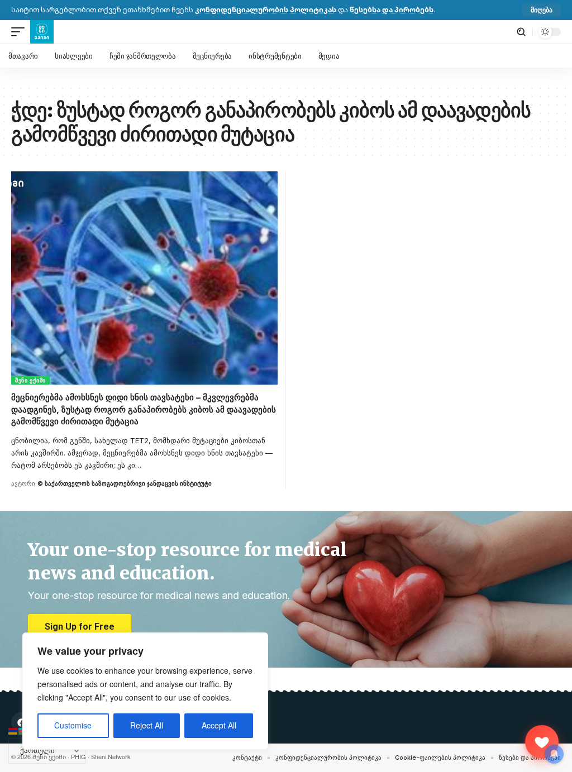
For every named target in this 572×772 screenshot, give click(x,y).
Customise (73, 725)
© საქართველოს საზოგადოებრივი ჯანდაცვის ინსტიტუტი (124, 483)
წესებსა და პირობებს (391, 9)
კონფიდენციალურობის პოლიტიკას (265, 9)
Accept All (219, 725)
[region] (145, 691)
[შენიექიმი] (542, 742)
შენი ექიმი (30, 380)
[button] (541, 10)
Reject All (146, 725)
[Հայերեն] (13, 730)
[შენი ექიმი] (42, 32)
